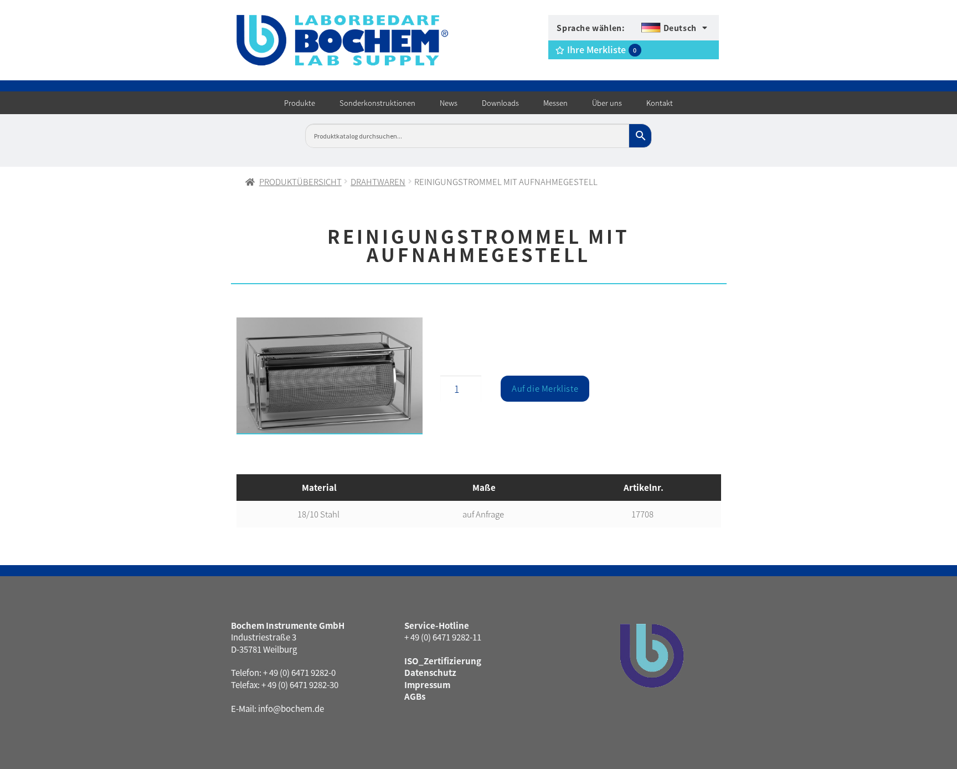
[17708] (329, 375)
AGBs (414, 696)
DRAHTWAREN (378, 181)
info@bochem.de (291, 708)
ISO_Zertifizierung (442, 661)
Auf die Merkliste (545, 388)
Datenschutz (430, 672)
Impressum (427, 684)
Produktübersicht (300, 181)
